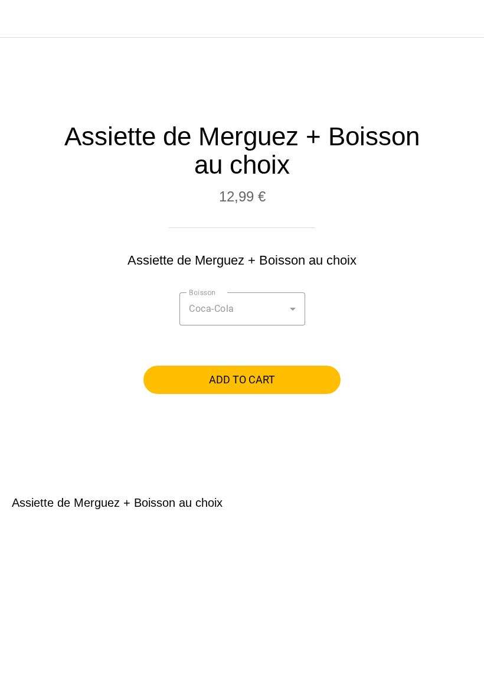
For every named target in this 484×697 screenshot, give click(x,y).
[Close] (19, 19)
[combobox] (242, 309)
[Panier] (465, 19)
